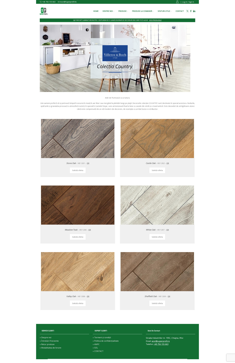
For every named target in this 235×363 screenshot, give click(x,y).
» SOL (95, 347)
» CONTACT (98, 351)
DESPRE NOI (108, 11)
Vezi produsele (155, 20)
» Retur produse (47, 344)
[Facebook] (191, 11)
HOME (95, 11)
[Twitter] (187, 11)
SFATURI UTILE (164, 11)
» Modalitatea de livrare (50, 347)
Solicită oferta (77, 170)
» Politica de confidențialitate (106, 341)
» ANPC (96, 344)
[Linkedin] (194, 11)
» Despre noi (45, 337)
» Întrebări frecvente (49, 341)
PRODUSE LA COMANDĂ (142, 11)
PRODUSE (122, 11)
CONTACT (180, 11)
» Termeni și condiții (102, 337)
